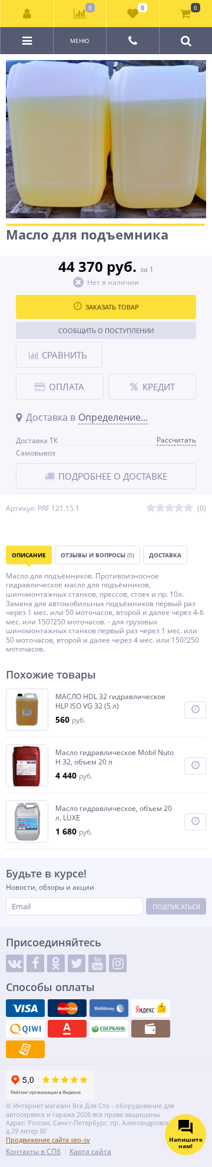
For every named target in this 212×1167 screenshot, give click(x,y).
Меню (80, 40)
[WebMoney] (109, 1008)
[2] (160, 508)
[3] (169, 508)
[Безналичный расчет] (25, 1049)
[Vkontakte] (15, 963)
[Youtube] (97, 963)
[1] (150, 508)
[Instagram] (118, 963)
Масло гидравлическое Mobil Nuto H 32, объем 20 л (114, 757)
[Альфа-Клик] (67, 1029)
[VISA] (25, 1008)
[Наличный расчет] (150, 1029)
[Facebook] (35, 963)
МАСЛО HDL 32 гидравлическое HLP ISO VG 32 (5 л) (110, 701)
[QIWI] (25, 1029)
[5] (188, 508)
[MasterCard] (67, 1008)
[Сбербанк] (109, 1029)
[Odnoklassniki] (56, 963)
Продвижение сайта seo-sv (48, 1139)
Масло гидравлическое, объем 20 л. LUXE (113, 813)
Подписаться (176, 906)
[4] (179, 508)
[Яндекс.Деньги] (150, 1008)
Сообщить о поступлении (106, 330)
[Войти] (27, 13)
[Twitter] (76, 963)
